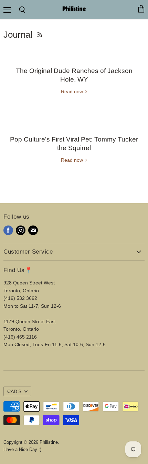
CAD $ (14, 391)
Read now (72, 91)
